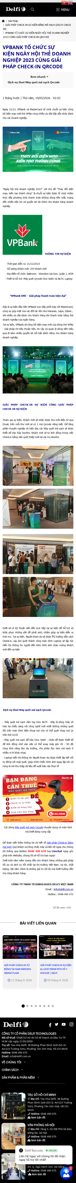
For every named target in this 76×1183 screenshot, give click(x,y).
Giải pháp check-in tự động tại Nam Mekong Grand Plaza (17, 969)
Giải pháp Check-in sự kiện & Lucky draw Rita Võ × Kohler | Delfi (55, 969)
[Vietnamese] (64, 2)
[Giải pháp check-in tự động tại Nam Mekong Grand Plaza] (20, 947)
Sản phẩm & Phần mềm (18, 1077)
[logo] (15, 13)
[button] (32, 9)
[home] (3, 20)
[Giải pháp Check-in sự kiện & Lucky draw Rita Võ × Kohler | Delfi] (56, 947)
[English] (70, 2)
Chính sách (10, 1070)
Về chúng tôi (11, 1062)
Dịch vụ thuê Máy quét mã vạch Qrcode (34, 82)
